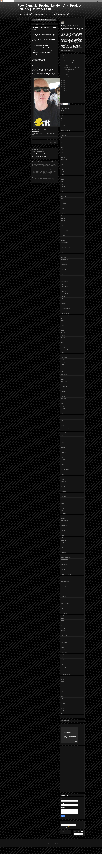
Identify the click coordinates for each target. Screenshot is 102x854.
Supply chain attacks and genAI (71, 67)
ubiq (62, 684)
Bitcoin (62, 188)
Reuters (63, 601)
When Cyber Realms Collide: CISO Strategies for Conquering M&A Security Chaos (42, 169)
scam (62, 620)
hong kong (63, 406)
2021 (64, 88)
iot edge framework (65, 432)
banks (62, 179)
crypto (62, 274)
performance (64, 525)
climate (63, 235)
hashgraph (63, 398)
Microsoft (63, 486)
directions (63, 303)
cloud (62, 237)
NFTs (62, 508)
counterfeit (63, 269)
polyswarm (63, 540)
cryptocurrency (64, 276)
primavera (63, 552)
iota (62, 435)
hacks (62, 393)
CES (62, 215)
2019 (64, 92)
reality (62, 591)
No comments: (44, 129)
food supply (64, 357)
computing (63, 249)
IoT (62, 430)
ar (61, 142)
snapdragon (64, 642)
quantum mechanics (66, 576)
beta (62, 181)
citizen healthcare (65, 230)
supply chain (64, 652)
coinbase (63, 240)
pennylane (63, 523)
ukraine (63, 688)
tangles (63, 659)
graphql (63, 388)
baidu (62, 176)
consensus (63, 257)
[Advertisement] (72, 769)
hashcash (63, 396)
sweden (63, 654)
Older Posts (53, 142)
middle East (64, 489)
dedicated (63, 296)
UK (62, 686)
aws (62, 164)
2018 (64, 94)
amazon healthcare (65, 130)
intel (62, 423)
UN (62, 691)
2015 (64, 101)
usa (62, 693)
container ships (64, 259)
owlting (63, 515)
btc (62, 198)
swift (62, 657)
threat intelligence (65, 674)
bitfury (62, 191)
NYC (62, 510)
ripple (62, 608)
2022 (64, 86)
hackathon (63, 391)
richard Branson (65, 603)
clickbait (63, 232)
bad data (63, 174)
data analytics (64, 286)
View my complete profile (67, 50)
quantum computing (66, 574)
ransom (63, 584)
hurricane (63, 410)
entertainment (64, 340)
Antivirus (63, 137)
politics (62, 535)
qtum (62, 567)
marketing (63, 481)
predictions (63, 549)
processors (63, 554)
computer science (65, 245)
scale (62, 618)
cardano (63, 208)
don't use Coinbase (65, 313)
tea (62, 664)
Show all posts (52, 19)
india (62, 420)
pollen (62, 537)
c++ (62, 201)
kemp (62, 445)
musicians (63, 496)
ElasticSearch (64, 332)
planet (62, 528)
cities (62, 225)
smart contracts (65, 640)
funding (63, 362)
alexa (62, 123)
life (62, 467)
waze (62, 706)
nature (62, 503)
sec (62, 625)
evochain (63, 347)
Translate (72, 827)
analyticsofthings (65, 132)
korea (62, 449)
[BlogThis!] (34, 131)
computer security (65, 247)
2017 (64, 97)
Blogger (58, 843)
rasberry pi (63, 588)
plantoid (63, 530)
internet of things (65, 428)
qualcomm (63, 569)
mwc (62, 498)
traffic (62, 681)
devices (63, 301)
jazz (62, 437)
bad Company (64, 171)
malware (63, 476)
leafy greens (64, 462)
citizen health (64, 228)
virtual (62, 696)
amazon (63, 128)
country (45, 133)
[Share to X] (35, 131)
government (64, 381)
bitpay (62, 193)
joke (62, 440)
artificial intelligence (65, 145)
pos (62, 545)
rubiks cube (64, 613)
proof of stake (64, 562)
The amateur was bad (69, 69)
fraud (62, 359)
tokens (62, 676)
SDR (62, 623)
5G (62, 115)
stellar (62, 647)
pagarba (63, 518)
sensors (63, 632)
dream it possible (65, 315)
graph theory (64, 386)
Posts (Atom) (47, 146)
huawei (63, 408)
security (63, 628)
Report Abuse (65, 720)
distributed (63, 306)
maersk (63, 474)
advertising (63, 118)
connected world (65, 254)
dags (62, 284)
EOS (62, 342)
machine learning (65, 471)
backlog (63, 169)
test (62, 671)
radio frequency (65, 581)
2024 (64, 82)
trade (62, 679)
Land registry (64, 452)
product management (66, 557)
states (62, 645)
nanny (62, 501)
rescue (62, 598)
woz (62, 715)
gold (62, 371)
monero (63, 493)
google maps (64, 376)
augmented (64, 159)
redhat (62, 593)
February (66, 78)
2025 (64, 80)
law (62, 454)
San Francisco (64, 615)
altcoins (63, 125)
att (61, 154)
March (65, 76)
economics (63, 327)
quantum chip (64, 571)
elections (63, 335)
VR (62, 698)
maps (54, 133)
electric (63, 337)
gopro (62, 379)
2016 (64, 99)
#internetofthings (65, 108)
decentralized (64, 293)
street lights (64, 649)
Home (41, 142)
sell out (63, 630)
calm (62, 206)
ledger (62, 464)
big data (63, 184)
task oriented (64, 662)
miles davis (63, 491)
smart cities (64, 635)
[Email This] (33, 131)
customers (63, 279)
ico (62, 418)
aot (62, 140)
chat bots (63, 220)
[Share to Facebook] (37, 131)
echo (62, 325)
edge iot (63, 330)
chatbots (63, 223)
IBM (62, 415)
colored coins (64, 242)
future (62, 364)
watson (63, 703)
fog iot (62, 354)
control (62, 262)
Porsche (63, 542)
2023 (64, 84)
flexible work (64, 352)
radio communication (66, 579)
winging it (63, 710)
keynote (63, 447)
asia (62, 147)
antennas (63, 135)
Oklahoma (34, 134)
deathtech (63, 291)
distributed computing (66, 308)
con (62, 252)
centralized (63, 213)
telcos (62, 669)
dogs (48, 133)
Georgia (63, 367)
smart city (63, 637)
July (65, 74)
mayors (63, 484)
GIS (62, 369)
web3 (62, 708)
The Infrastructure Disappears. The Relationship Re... (71, 61)
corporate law (64, 264)
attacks (63, 157)
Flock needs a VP (68, 71)
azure (62, 167)
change (63, 218)
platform (63, 532)
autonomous (64, 162)
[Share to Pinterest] (38, 131)
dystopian (63, 323)
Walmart (63, 701)
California (41, 133)
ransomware (64, 586)
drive (51, 133)
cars (62, 210)
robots (62, 610)
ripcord (63, 606)
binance (63, 186)
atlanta (37, 133)
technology (63, 667)
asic (62, 149)
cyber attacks (64, 281)
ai (61, 120)
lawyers (63, 459)
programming (64, 559)
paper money (64, 520)
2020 (64, 90)
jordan (62, 442)
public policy (64, 564)
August (66, 59)
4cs (62, 113)
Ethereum (63, 345)
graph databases (65, 384)
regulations (63, 596)
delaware (63, 298)
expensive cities (65, 349)
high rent (63, 403)
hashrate (63, 401)
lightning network (65, 469)
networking (63, 506)
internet (63, 425)
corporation (64, 267)
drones (63, 320)
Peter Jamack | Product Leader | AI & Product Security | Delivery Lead (49, 7)
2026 (64, 57)
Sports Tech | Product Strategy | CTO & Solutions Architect (73, 26)
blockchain (63, 196)
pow (62, 547)
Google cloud (64, 374)
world (62, 713)
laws (62, 457)
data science (64, 288)
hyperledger (64, 413)
